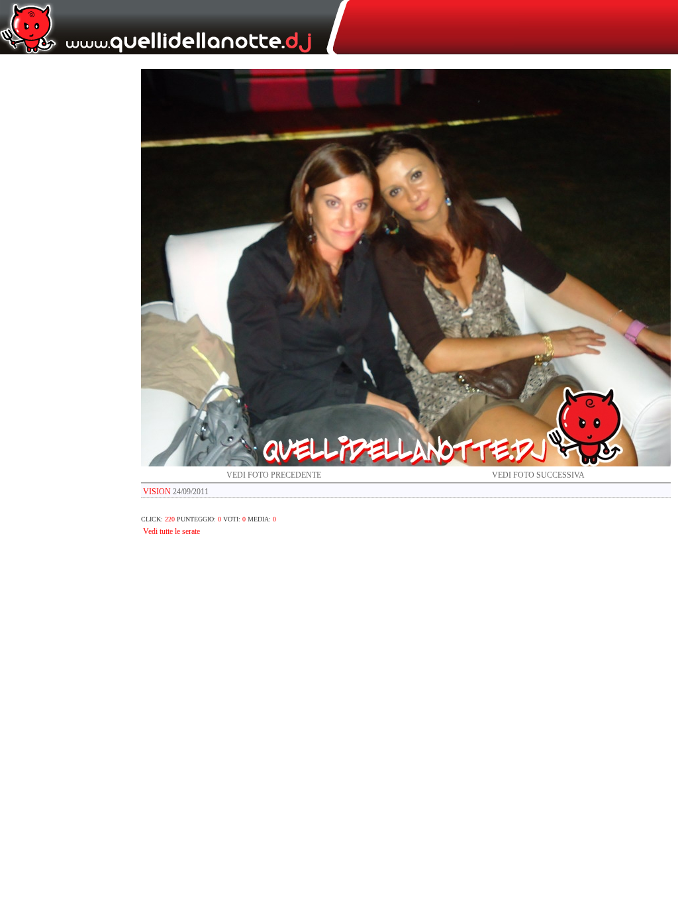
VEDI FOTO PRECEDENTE (273, 475)
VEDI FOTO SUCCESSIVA (538, 475)
